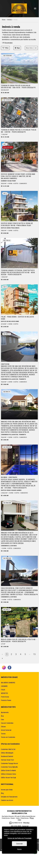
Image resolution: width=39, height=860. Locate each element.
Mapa (18, 48)
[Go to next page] (2, 658)
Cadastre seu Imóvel (7, 800)
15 (34, 654)
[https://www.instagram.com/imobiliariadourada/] (4, 668)
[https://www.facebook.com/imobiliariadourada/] (9, 668)
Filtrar (7, 48)
